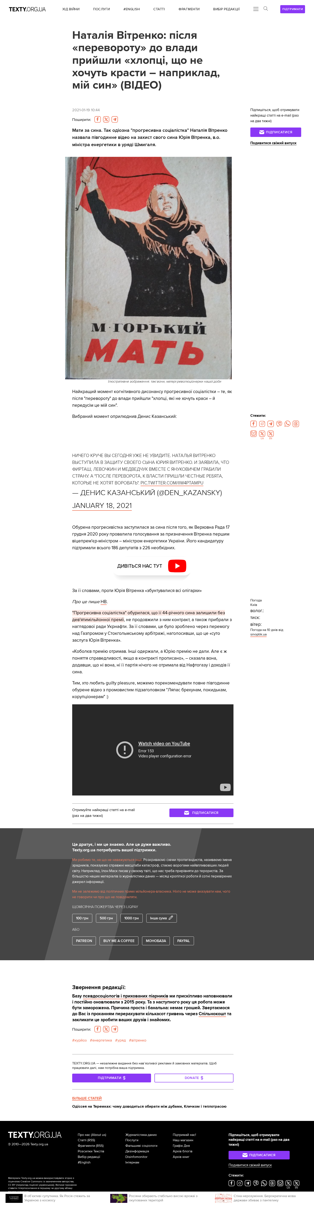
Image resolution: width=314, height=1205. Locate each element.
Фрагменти (86, 1146)
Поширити (81, 119)
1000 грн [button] (131, 918)
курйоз (81, 1040)
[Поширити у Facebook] (97, 119)
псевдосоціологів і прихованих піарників (125, 996)
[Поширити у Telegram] (115, 119)
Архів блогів (182, 1151)
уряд (121, 1040)
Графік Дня (181, 1146)
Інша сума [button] (158, 918)
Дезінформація (137, 1151)
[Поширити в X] (106, 119)
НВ (104, 601)
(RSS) (91, 1140)
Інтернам (132, 1162)
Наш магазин (183, 1140)
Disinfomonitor (136, 1157)
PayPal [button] (183, 941)
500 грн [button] (106, 918)
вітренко (138, 1040)
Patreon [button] (84, 941)
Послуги (131, 1140)
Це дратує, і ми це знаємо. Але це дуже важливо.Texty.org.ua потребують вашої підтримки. (121, 847)
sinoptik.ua (258, 634)
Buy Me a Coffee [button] (119, 941)
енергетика (102, 1040)
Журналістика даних (141, 1135)
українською (46, 1185)
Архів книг (181, 1157)
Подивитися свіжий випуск (273, 143)
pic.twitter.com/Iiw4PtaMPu (172, 483)
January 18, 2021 (102, 505)
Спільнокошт (212, 1014)
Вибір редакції (89, 1157)
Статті (82, 1140)
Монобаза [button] (156, 941)
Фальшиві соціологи (141, 1146)
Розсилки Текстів (91, 1151)
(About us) (98, 1135)
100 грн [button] (82, 918)
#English (84, 1162)
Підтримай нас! (184, 1135)
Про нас (84, 1135)
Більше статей (87, 1098)
